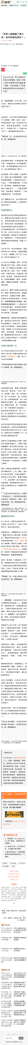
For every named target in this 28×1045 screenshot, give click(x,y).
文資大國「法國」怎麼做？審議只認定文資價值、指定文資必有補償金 (20, 994)
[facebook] (18, 2)
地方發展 (6, 866)
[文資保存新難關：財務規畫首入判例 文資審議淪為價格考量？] (7, 1004)
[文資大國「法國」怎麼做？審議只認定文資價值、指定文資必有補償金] (7, 995)
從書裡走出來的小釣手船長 (20, 949)
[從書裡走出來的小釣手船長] (7, 951)
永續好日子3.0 (14, 5)
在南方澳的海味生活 (11, 549)
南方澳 (5, 863)
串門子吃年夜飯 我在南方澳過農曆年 (20, 959)
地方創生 (13, 863)
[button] (26, 2)
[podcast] (20, 2)
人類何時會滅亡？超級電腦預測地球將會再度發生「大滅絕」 (15, 854)
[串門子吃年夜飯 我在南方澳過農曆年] (7, 961)
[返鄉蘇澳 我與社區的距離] (7, 941)
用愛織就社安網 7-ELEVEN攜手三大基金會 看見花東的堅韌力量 (20, 984)
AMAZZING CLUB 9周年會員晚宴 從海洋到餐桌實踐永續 (20, 975)
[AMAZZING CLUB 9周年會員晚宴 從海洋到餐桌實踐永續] (7, 976)
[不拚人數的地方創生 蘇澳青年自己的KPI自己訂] (7, 931)
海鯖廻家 (11, 356)
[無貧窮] (3, 70)
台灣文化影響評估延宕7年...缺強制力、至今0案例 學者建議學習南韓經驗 (20, 1022)
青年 (13, 866)
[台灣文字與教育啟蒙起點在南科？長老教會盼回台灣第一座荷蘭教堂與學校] (7, 1014)
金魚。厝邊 (19, 540)
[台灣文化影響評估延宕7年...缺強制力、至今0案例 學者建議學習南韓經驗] (7, 1023)
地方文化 (22, 863)
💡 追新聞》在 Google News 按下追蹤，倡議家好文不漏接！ (15, 840)
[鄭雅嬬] (14, 875)
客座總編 (4, 5)
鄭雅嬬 (10, 40)
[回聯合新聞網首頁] (2, 2)
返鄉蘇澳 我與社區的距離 (20, 939)
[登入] (23, 2)
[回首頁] (6, 2)
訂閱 (21, 1038)
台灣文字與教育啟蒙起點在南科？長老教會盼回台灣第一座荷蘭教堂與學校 (20, 1013)
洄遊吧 (23, 538)
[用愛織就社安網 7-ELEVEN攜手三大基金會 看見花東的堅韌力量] (7, 985)
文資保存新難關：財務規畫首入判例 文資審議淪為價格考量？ (20, 1003)
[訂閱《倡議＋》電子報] (14, 814)
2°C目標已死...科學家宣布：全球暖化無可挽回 (15, 847)
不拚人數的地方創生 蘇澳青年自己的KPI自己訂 (20, 930)
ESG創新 (23, 5)
